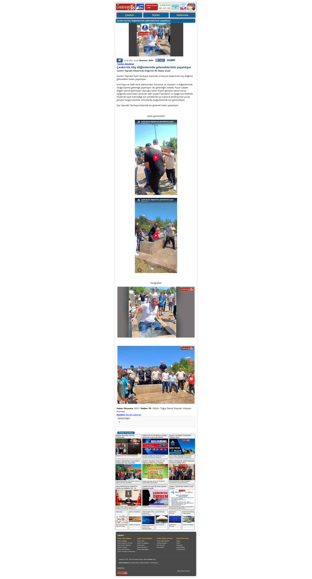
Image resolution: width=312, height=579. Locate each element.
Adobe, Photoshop (134, 512)
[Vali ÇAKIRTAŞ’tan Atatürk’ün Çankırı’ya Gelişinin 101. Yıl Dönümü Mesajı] (129, 498)
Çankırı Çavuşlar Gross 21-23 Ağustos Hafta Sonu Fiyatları (153, 462)
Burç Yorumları (161, 545)
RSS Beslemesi (181, 549)
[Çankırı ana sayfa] (122, 573)
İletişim (178, 541)
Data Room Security (172, 512)
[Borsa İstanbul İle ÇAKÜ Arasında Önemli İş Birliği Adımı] (182, 472)
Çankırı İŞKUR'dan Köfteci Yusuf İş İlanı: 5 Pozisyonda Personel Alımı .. (182, 507)
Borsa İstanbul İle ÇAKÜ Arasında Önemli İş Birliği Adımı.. (182, 462)
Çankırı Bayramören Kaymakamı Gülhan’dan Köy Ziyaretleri (128, 462)
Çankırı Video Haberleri (163, 541)
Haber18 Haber (149, 559)
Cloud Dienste (160, 512)
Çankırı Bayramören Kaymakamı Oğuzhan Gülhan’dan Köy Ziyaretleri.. (128, 482)
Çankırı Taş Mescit (142, 547)
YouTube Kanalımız (162, 543)
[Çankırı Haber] (126, 10)
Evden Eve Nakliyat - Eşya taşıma (188, 512)
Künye (178, 543)
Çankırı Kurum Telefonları (124, 545)
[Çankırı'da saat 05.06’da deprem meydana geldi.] (155, 498)
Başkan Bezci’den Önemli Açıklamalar (127, 455)
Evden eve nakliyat (188, 524)
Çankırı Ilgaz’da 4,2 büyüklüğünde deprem (155, 506)
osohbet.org (120, 568)
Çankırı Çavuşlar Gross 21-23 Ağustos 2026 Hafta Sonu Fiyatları (154, 482)
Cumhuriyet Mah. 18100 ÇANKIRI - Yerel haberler (138, 562)
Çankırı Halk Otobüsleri (123, 549)
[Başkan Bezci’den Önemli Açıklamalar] (129, 447)
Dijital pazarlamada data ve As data (121, 525)
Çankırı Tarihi (140, 541)
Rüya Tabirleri (160, 547)
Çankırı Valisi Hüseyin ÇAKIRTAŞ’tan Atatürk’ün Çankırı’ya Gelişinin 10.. (127, 507)
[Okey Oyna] (191, 10)
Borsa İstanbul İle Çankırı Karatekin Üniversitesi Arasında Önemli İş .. (180, 482)
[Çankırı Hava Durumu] (140, 10)
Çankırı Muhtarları (122, 541)
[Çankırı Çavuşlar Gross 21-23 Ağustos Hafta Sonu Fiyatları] (155, 472)
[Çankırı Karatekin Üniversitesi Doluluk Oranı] (182, 447)
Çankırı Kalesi (141, 545)
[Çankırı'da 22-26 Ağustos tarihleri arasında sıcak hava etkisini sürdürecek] (155, 447)
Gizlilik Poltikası (181, 547)
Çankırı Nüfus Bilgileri (143, 549)
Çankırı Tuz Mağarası (143, 543)
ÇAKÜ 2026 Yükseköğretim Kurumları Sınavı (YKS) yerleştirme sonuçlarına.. (181, 456)
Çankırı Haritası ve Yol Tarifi (124, 543)
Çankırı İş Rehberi (122, 547)
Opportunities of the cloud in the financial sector (148, 513)
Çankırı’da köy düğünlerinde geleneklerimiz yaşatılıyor (143, 21)
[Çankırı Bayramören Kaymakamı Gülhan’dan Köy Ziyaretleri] (129, 472)
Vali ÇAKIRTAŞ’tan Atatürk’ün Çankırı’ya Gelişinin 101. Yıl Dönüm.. (126, 488)
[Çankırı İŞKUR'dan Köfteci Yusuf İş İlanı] (182, 498)
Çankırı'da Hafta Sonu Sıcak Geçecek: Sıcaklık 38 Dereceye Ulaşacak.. (154, 456)
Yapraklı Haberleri (129, 414)
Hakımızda (179, 545)
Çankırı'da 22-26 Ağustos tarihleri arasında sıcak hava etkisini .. (155, 436)
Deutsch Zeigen (124, 418)
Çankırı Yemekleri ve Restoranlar (126, 551)
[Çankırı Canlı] (183, 9)
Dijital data (119, 512)
